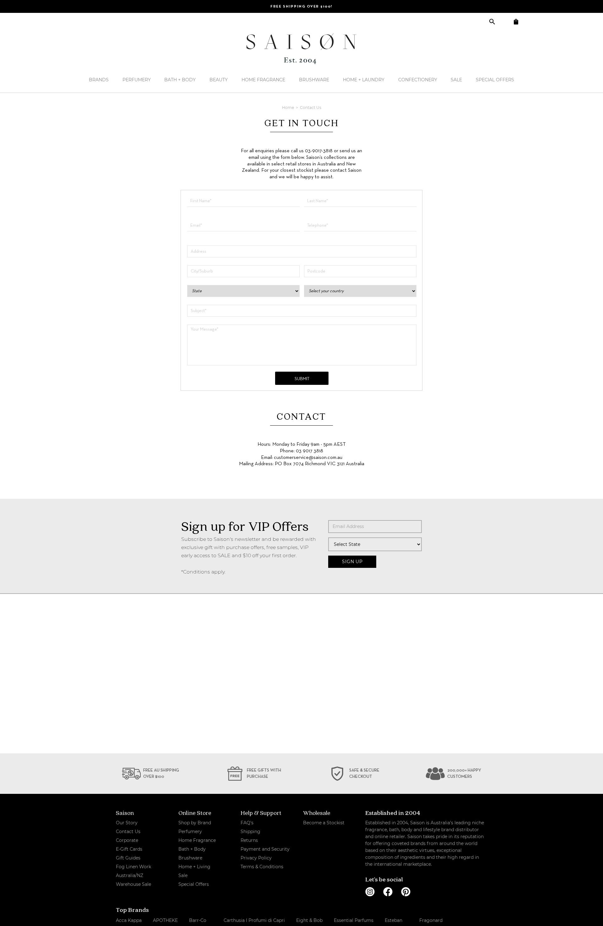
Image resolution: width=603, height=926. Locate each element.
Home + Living (194, 866)
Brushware (314, 80)
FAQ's (247, 823)
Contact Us (128, 831)
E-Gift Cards (129, 849)
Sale (456, 80)
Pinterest (405, 891)
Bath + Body (180, 80)
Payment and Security (265, 849)
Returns (249, 840)
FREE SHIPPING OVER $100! (301, 6)
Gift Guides (128, 858)
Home (288, 107)
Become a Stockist (324, 823)
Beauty (218, 80)
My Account (503, 21)
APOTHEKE (165, 920)
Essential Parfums (353, 920)
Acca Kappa (129, 920)
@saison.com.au (325, 457)
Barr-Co (197, 920)
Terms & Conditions (262, 866)
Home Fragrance (263, 80)
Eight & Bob (309, 920)
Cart (515, 21)
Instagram (370, 891)
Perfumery (136, 80)
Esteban (393, 920)
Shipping (250, 831)
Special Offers (495, 80)
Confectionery (417, 80)
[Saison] (301, 48)
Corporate (127, 840)
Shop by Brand (194, 823)
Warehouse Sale (133, 884)
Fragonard (431, 920)
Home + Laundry (363, 80)
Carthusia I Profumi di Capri (254, 920)
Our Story (127, 823)
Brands (99, 80)
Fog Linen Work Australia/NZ (133, 871)
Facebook (388, 891)
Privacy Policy (256, 858)
